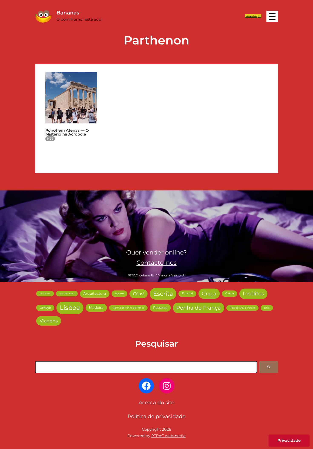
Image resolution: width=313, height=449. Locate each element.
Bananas (67, 13)
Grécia (229, 293)
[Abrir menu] (272, 16)
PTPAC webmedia (168, 435)
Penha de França (198, 308)
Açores (119, 293)
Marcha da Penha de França (128, 307)
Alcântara (45, 293)
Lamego (45, 307)
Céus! (138, 293)
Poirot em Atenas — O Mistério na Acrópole (67, 132)
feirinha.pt (253, 16)
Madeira (96, 308)
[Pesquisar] (268, 367)
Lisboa (70, 308)
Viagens (49, 321)
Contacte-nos (156, 262)
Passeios (160, 308)
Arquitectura (94, 294)
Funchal (187, 293)
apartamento (67, 293)
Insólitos (253, 294)
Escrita (163, 293)
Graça (209, 293)
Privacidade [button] (289, 440)
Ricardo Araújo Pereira (242, 307)
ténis (267, 307)
